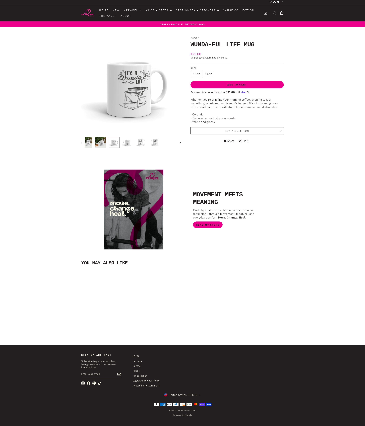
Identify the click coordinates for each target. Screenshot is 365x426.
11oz (196, 74)
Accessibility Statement (146, 385)
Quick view (105, 318)
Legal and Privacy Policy (146, 380)
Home (103, 10)
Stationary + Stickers (196, 10)
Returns (137, 361)
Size (193, 68)
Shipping (195, 57)
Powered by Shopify (182, 415)
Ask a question (237, 130)
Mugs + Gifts (158, 10)
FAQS (136, 356)
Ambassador (140, 375)
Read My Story (208, 224)
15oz (208, 74)
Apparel (131, 10)
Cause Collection (239, 10)
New (116, 10)
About (125, 15)
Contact (137, 365)
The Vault (107, 15)
